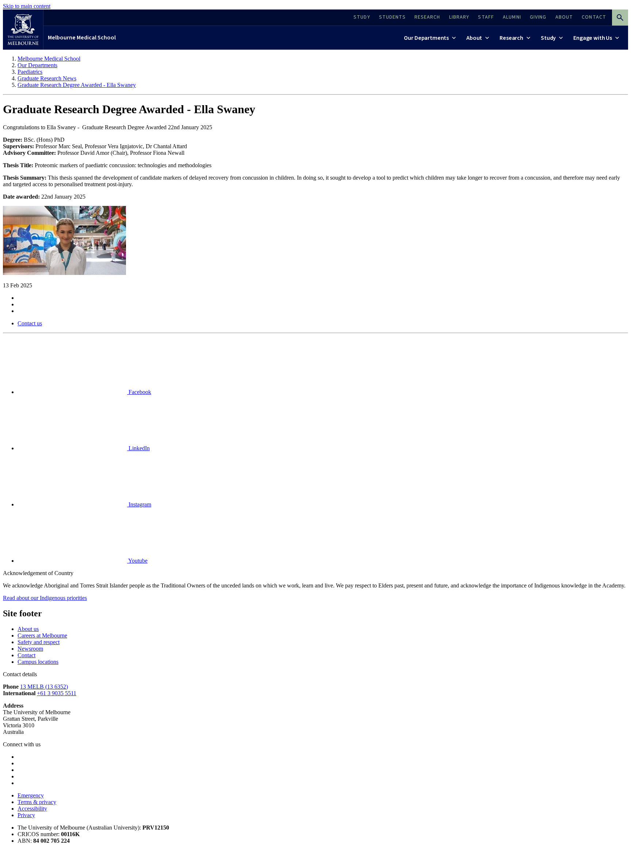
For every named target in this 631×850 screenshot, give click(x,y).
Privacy (26, 815)
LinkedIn (138, 448)
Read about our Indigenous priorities (45, 598)
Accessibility (32, 808)
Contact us (30, 323)
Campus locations (38, 662)
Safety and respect (39, 642)
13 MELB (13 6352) (44, 687)
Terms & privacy (37, 802)
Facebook (139, 392)
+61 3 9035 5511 (56, 693)
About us (28, 629)
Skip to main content (26, 6)
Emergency (31, 795)
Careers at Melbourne (42, 635)
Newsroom (30, 649)
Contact (26, 655)
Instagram (139, 504)
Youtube (137, 561)
